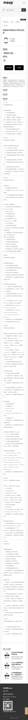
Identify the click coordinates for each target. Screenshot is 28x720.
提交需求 (26, 711)
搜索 (24, 10)
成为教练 (19, 67)
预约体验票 (8, 67)
